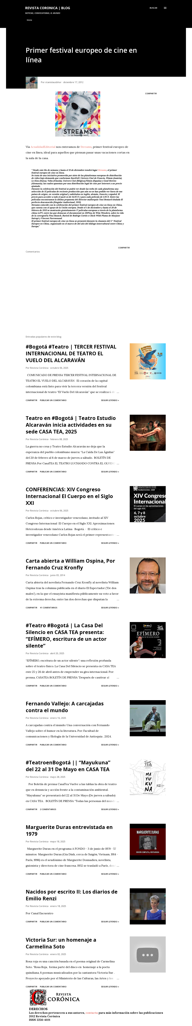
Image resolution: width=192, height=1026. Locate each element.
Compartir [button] (151, 93)
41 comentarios (48, 607)
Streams (86, 147)
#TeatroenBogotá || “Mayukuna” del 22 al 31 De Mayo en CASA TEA (68, 766)
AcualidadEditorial (43, 147)
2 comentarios (48, 809)
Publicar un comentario (53, 400)
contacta (92, 1012)
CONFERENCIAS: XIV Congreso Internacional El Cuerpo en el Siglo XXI (69, 496)
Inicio (29, 20)
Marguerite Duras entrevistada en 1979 (69, 830)
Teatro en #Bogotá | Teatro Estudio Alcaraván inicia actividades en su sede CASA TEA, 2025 (71, 425)
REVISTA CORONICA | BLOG (47, 8)
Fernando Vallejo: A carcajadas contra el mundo (65, 707)
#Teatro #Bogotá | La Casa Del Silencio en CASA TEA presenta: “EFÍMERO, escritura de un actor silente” (66, 635)
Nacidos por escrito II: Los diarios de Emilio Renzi (72, 895)
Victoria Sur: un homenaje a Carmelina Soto (61, 943)
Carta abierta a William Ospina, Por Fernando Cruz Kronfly (70, 564)
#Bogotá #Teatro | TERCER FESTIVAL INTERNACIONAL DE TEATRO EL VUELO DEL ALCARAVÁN (71, 353)
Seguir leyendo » (110, 400)
